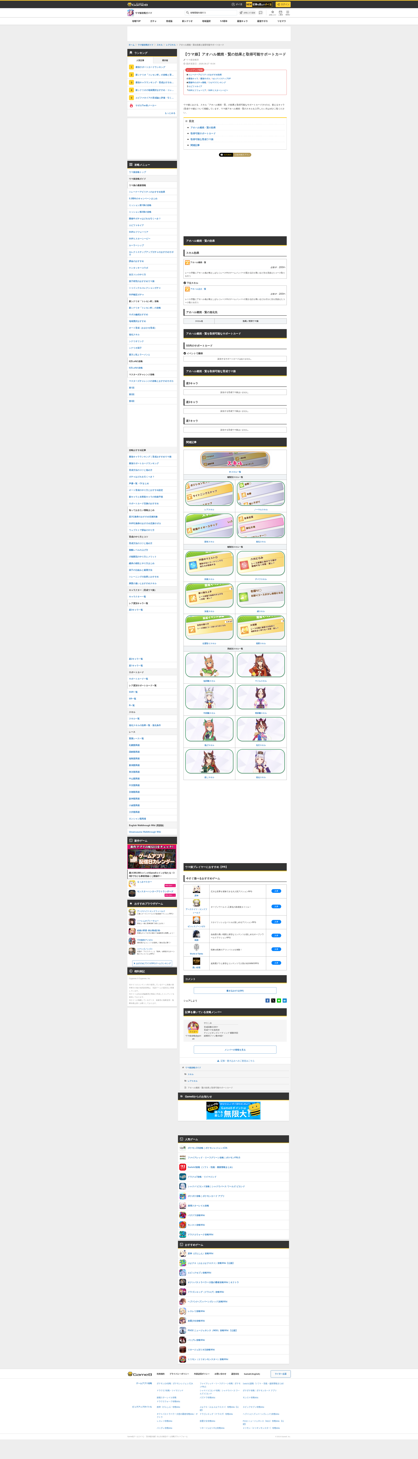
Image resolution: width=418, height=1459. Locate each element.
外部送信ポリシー (202, 1374)
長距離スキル (261, 712)
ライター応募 (281, 1374)
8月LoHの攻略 (136, 367)
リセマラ (281, 21)
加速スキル (209, 611)
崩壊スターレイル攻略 (166, 1397)
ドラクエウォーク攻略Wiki (168, 1401)
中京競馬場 (134, 785)
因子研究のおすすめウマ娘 (141, 281)
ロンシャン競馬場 (137, 818)
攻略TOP (136, 21)
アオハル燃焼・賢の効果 (203, 127)
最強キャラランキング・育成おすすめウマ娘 (156, 82)
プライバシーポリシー (179, 1374)
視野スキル (261, 643)
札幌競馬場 (134, 745)
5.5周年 (223, 21)
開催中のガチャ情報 (197, 82)
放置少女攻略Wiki (207, 1421)
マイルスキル (261, 680)
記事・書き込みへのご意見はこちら (238, 1060)
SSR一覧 (133, 691)
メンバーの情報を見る (235, 1049)
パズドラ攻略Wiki (207, 1397)
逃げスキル (209, 745)
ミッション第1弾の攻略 (140, 205)
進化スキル (261, 541)
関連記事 (195, 145)
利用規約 (161, 1374)
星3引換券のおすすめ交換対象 (143, 516)
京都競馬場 (134, 791)
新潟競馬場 (134, 765)
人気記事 (140, 60)
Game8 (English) (252, 1374)
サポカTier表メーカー (146, 105)
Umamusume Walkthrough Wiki (145, 831)
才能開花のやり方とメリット (143, 556)
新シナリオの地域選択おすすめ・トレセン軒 (156, 89)
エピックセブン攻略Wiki (253, 1407)
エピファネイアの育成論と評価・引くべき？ (156, 97)
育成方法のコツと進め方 (140, 469)
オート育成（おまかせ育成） (143, 327)
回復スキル (209, 579)
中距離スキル (209, 712)
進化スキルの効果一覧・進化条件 (145, 725)
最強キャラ (242, 21)
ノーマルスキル (261, 509)
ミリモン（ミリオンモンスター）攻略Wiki (261, 1428)
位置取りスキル (209, 643)
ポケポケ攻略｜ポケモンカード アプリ (260, 1390)
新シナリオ (187, 21)
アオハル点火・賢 (198, 288)
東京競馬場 (134, 771)
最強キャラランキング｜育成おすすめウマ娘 (150, 456)
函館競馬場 (134, 751)
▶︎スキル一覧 (235, 471)
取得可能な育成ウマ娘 (202, 139)
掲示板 (165, 60)
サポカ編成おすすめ (138, 314)
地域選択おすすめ (137, 321)
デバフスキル (261, 579)
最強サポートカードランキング (150, 66)
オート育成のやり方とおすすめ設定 (146, 489)
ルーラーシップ (136, 245)
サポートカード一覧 (138, 678)
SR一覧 (132, 698)
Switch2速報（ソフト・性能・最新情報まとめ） (264, 1383)
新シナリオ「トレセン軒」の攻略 (145, 307)
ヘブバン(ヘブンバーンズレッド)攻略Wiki (261, 1414)
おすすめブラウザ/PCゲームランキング (153, 963)
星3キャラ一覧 (136, 609)
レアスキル (209, 509)
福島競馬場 (134, 758)
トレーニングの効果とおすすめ (144, 576)
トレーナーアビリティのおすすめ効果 (205, 74)
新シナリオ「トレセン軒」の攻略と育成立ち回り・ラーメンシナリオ (156, 74)
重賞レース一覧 (136, 738)
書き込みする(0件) (235, 990)
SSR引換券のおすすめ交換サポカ (145, 523)
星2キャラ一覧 (136, 658)
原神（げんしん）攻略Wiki (168, 1407)
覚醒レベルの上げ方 (138, 549)
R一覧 (132, 705)
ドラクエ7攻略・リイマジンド (170, 1390)
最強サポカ (262, 21)
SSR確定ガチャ (136, 294)
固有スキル (209, 541)
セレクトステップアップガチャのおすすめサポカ (151, 253)
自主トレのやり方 (137, 274)
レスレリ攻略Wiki (164, 1421)
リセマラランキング (217, 82)
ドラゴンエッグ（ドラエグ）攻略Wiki (216, 1414)
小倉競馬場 (134, 805)
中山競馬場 (134, 778)
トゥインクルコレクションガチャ (145, 287)
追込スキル (261, 777)
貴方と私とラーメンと (139, 354)
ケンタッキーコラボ (138, 267)
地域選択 (206, 21)
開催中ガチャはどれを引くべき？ (145, 218)
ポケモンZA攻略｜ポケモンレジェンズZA (175, 1383)
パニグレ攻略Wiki (164, 1428)
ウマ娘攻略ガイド (193, 1067)
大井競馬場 (134, 811)
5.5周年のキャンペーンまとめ (143, 198)
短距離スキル (209, 680)
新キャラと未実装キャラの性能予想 (146, 496)
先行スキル (261, 745)
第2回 (131, 394)
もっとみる (170, 112)
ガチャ (153, 21)
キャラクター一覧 (137, 596)
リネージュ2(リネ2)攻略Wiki (212, 1428)
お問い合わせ (220, 1374)
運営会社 (235, 1374)
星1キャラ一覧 (136, 665)
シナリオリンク (136, 341)
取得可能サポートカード (203, 133)
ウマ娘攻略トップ (137, 172)
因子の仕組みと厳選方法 (140, 569)
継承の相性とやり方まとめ (141, 563)
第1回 (131, 387)
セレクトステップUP (221, 78)
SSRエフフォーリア (197, 90)
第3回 (131, 400)
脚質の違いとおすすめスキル (143, 583)
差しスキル (209, 777)
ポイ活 (239, 4)
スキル (191, 1074)
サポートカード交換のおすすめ (144, 503)
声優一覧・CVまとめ (139, 483)
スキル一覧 (134, 718)
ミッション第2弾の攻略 (140, 211)
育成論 (169, 21)
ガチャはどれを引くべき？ (141, 476)
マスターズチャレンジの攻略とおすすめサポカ (151, 380)
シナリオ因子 (135, 347)
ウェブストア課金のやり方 (141, 529)
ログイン (285, 4)
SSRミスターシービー (218, 90)
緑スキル (261, 611)
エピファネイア (195, 86)
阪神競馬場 (134, 798)
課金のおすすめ (136, 261)
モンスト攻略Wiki (250, 1397)
